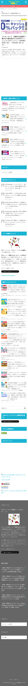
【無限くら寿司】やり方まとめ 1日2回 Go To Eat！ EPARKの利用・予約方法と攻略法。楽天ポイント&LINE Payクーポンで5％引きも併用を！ (13, 289)
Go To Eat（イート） (11, 295)
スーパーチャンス (21, 305)
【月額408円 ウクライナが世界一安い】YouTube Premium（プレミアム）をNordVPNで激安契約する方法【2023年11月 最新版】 (13, 106)
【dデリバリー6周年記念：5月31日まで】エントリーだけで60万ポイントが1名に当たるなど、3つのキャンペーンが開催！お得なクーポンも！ (13, 313)
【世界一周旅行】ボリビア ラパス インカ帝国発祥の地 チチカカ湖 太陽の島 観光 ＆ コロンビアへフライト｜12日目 (13, 597)
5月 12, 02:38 (8, 190)
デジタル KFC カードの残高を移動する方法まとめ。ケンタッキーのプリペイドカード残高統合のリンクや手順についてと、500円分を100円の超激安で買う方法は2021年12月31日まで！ (13, 353)
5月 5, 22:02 (8, 199)
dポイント (14, 305)
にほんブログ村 (5, 479)
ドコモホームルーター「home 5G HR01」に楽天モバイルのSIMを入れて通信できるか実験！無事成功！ (17, 375)
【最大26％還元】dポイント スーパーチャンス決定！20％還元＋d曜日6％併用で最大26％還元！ (16, 301)
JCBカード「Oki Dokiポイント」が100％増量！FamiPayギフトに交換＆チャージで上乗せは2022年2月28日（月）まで (16, 365)
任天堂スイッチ (9, 345)
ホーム (11, 679)
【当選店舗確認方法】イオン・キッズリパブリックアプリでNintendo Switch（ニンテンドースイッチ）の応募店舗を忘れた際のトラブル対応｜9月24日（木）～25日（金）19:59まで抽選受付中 (14, 338)
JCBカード (8, 369)
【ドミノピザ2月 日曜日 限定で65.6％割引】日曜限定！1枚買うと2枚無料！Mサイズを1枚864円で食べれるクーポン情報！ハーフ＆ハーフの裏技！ (13, 325)
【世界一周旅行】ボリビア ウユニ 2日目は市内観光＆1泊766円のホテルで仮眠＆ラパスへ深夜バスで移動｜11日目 (13, 605)
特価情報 (21, 390)
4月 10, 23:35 (8, 208)
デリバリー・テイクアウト (17, 319)
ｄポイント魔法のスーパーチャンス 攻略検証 (11, 306)
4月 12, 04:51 (8, 217)
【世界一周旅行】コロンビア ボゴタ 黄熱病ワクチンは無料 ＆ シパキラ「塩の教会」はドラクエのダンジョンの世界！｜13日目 (13, 155)
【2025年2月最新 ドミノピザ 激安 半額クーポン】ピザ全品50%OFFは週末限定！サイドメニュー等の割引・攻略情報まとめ (13, 118)
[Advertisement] (14, 78)
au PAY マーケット (10, 359)
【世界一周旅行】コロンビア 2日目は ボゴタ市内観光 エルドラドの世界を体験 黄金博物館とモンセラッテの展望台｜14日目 (13, 143)
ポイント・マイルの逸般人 (15, 682)
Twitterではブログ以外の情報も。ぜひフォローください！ (14, 6)
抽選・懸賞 (16, 345)
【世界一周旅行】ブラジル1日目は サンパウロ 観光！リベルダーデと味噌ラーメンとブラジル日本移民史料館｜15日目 (13, 130)
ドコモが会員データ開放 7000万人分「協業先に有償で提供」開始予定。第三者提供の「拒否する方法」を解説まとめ (16, 396)
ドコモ (7, 380)
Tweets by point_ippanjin (8, 275)
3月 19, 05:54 (8, 226)
